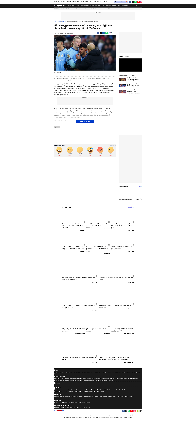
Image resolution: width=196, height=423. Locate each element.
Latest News (71, 5)
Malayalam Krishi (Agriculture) (72, 396)
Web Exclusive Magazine (84, 397)
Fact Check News (82, 402)
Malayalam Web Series (122, 378)
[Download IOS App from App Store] (141, 411)
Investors (135, 415)
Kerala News (102, 372)
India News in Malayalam (93, 372)
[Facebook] (130, 2)
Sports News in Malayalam (60, 385)
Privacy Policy (81, 415)
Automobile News (66, 402)
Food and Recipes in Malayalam (89, 389)
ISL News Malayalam (99, 385)
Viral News (56, 373)
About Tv (68, 415)
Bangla (90, 1)
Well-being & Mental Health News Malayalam (94, 391)
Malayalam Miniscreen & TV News (90, 380)
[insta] (141, 2)
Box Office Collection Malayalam (61, 380)
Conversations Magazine (72, 397)
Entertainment (85, 5)
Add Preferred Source (120, 1)
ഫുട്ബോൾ (56, 127)
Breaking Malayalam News (69, 372)
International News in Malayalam (119, 372)
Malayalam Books (98, 396)
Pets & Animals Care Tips (77, 391)
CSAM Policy (88, 415)
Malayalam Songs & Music (76, 380)
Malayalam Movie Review (98, 378)
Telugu (82, 1)
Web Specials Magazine (95, 397)
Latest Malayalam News (81, 372)
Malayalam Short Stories (60, 397)
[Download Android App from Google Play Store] (138, 411)
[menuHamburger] (139, 5)
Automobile (125, 5)
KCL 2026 (63, 8)
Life (103, 5)
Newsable (63, 1)
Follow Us (113, 32)
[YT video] (138, 2)
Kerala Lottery (101, 8)
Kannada (69, 1)
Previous (139, 9)
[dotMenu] (131, 6)
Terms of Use (74, 415)
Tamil (86, 1)
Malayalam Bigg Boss (133, 378)
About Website (62, 415)
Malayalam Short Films (86, 378)
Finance (88, 402)
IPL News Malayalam (109, 385)
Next (141, 9)
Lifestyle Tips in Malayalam (74, 389)
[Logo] (60, 6)
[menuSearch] (141, 5)
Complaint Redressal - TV (113, 415)
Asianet (59, 411)
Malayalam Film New (59, 378)
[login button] (137, 6)
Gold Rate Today (109, 8)
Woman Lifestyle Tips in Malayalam (62, 391)
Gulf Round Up (79, 407)
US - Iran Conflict (83, 8)
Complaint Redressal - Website (99, 415)
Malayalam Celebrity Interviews (106, 380)
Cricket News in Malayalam (73, 385)
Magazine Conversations (118, 396)
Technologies (74, 402)
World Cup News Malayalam (121, 385)
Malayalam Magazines (59, 396)
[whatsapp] (135, 2)
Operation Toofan (93, 8)
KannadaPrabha (75, 1)
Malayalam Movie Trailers (110, 378)
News (77, 5)
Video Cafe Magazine (107, 397)
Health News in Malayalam (103, 389)
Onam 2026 (75, 8)
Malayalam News (58, 372)
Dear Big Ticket (86, 407)
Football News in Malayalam (87, 385)
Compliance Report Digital (126, 415)
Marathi (99, 1)
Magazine (97, 5)
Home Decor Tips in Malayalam (117, 389)
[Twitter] (133, 2)
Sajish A (67, 32)
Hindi (95, 1)
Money (114, 5)
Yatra (119, 5)
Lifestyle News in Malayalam (60, 389)
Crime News (108, 372)
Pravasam (108, 5)
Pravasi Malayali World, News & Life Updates (64, 407)
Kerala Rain (69, 8)
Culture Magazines (129, 396)
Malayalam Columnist (107, 396)
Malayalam (56, 1)
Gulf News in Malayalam (133, 372)
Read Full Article (85, 121)
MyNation (104, 1)
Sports (92, 5)
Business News (57, 402)
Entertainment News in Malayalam (72, 378)
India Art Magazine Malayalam (86, 396)
